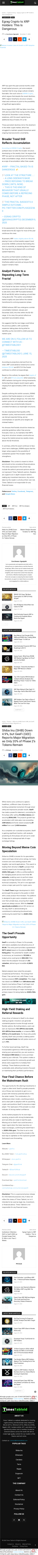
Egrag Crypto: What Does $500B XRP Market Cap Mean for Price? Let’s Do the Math (24, 658)
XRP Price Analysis (24, 506)
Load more (18, 710)
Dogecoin (19, 1473)
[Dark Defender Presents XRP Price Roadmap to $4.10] (7, 648)
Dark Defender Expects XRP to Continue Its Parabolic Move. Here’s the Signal (23, 616)
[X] (15, 39)
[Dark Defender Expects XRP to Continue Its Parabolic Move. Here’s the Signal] (7, 616)
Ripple (19, 1469)
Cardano (19, 1460)
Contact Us (19, 1495)
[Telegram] (24, 39)
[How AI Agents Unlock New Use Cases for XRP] (7, 607)
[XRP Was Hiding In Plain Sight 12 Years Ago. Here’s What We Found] (7, 691)
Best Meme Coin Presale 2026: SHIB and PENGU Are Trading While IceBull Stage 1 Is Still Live (25, 637)
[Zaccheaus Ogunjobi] (3, 34)
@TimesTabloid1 (11, 345)
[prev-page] (3, 624)
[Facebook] (10, 39)
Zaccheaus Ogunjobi (12, 34)
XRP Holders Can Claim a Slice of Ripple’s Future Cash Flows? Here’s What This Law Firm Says (24, 701)
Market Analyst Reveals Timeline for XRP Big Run (28, 532)
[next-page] (6, 624)
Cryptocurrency (6, 17)
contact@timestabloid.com (18, 1440)
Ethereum (19, 1455)
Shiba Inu (19, 1450)
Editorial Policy (19, 1499)
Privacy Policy (19, 1509)
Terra (19, 1464)
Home (4, 13)
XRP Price (14, 506)
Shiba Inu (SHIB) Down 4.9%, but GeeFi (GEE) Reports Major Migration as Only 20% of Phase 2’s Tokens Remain (10, 534)
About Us (19, 1490)
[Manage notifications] (33, 1550)
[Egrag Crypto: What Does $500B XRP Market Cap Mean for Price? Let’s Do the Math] (7, 658)
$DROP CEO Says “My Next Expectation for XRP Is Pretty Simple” (23, 596)
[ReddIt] (20, 39)
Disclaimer (19, 1504)
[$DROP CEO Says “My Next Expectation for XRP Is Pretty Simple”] (7, 597)
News (13, 17)
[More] (29, 39)
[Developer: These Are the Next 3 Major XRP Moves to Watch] (7, 669)
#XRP (5, 166)
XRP (9, 506)
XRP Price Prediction (8, 508)
